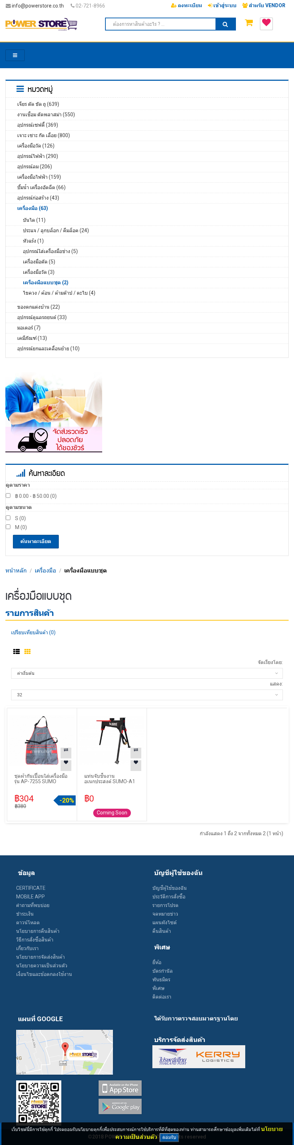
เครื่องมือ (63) (32, 208)
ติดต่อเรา (161, 997)
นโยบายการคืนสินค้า (38, 931)
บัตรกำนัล (162, 971)
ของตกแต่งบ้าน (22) (38, 307)
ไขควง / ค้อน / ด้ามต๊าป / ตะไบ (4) (59, 293)
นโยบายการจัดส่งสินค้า (40, 957)
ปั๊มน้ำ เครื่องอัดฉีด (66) (41, 187)
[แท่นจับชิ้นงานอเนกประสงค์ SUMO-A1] (111, 740)
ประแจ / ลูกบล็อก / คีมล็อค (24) (56, 230)
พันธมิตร (161, 979)
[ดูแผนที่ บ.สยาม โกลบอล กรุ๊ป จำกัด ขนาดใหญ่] (64, 1052)
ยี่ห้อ (156, 962)
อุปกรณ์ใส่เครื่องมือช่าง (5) (50, 251)
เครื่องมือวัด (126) (35, 146)
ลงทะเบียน (189, 5)
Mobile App (30, 896)
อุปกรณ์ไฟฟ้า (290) (37, 156)
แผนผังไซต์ (164, 922)
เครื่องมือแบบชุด (85, 570)
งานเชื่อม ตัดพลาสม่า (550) (46, 114)
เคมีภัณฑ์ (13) (32, 338)
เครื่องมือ (45, 570)
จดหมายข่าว (165, 914)
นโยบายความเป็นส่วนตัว (41, 965)
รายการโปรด (165, 905)
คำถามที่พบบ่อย (32, 905)
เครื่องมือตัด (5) (39, 262)
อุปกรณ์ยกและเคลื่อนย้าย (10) (48, 348)
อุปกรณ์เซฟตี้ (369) (37, 125)
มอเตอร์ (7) (29, 328)
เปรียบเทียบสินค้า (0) (33, 632)
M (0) (20, 527)
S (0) (20, 518)
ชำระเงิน (25, 914)
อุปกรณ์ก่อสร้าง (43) (38, 198)
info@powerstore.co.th (38, 6)
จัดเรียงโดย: (270, 662)
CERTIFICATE (31, 888)
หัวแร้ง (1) (33, 241)
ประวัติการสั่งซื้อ (168, 896)
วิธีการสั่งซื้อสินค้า (34, 940)
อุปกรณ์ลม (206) (34, 166)
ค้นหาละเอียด (35, 541)
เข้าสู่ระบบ (224, 5)
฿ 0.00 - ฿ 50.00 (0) (35, 496)
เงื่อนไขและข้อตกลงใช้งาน (44, 974)
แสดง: (276, 684)
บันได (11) (34, 220)
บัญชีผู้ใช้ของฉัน (169, 888)
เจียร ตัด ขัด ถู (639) (38, 104)
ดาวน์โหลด (28, 922)
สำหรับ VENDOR (266, 5)
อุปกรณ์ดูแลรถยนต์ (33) (42, 317)
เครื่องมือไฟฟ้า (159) (39, 177)
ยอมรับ (169, 1137)
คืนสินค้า (161, 931)
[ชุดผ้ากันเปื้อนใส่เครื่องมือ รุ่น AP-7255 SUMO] (41, 740)
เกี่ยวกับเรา (27, 948)
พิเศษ (158, 988)
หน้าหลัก (16, 570)
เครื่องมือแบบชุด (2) (45, 282)
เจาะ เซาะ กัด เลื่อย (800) (43, 135)
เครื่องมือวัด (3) (38, 272)
